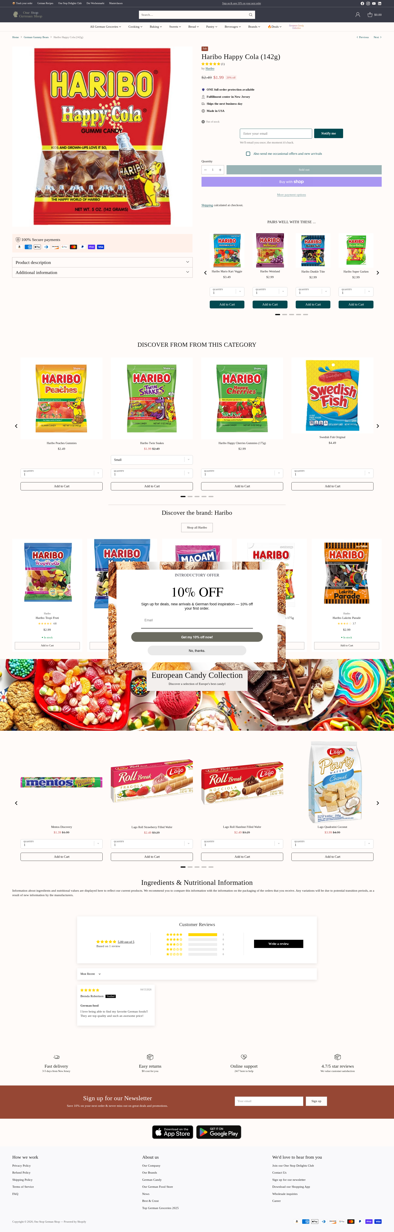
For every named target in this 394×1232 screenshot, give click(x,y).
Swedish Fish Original (332, 437)
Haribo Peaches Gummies (62, 443)
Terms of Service (23, 1186)
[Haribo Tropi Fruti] (47, 574)
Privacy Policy (21, 1165)
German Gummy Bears (36, 37)
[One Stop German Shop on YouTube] (374, 4)
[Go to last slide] (206, 273)
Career (276, 1200)
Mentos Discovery (61, 827)
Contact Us (279, 1172)
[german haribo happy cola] (102, 136)
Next (376, 37)
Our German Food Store (157, 1186)
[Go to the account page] (358, 15)
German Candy (152, 1179)
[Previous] (12, 595)
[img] (89, 990)
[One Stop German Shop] (27, 15)
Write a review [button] (278, 944)
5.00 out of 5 (126, 941)
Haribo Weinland (270, 271)
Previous (364, 37)
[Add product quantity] (220, 169)
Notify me (328, 133)
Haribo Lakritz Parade (347, 617)
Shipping (207, 205)
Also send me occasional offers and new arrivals (287, 154)
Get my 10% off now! (197, 637)
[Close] (281, 566)
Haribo (210, 68)
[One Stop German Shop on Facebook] (362, 4)
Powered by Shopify (75, 1221)
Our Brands (149, 1172)
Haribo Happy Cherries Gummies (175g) (242, 443)
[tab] (277, 314)
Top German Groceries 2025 (160, 1208)
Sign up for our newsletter (289, 1179)
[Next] (381, 595)
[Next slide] (377, 273)
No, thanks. (197, 650)
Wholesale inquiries (285, 1194)
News (145, 1194)
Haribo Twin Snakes (152, 443)
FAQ (15, 1194)
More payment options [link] (291, 194)
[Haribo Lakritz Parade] (347, 574)
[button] (211, 64)
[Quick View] (77, 544)
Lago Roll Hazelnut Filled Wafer (242, 827)
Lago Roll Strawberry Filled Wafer (152, 827)
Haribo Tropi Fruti (47, 617)
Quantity (207, 161)
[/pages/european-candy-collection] (197, 695)
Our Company (151, 1165)
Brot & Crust (150, 1200)
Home (15, 37)
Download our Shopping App (291, 1186)
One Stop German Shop (47, 1221)
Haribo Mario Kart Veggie (227, 271)
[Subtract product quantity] (205, 169)
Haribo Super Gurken (356, 271)
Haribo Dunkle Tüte (313, 271)
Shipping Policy (22, 1179)
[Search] (250, 14)
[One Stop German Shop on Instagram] (368, 4)
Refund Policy (21, 1172)
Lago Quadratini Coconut (332, 827)
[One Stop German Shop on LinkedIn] (380, 4)
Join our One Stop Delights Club (293, 1165)
